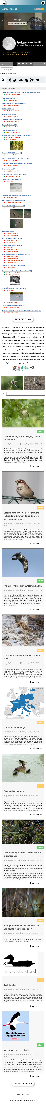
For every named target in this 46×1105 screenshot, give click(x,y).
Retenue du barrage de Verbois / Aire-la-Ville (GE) (17, 135)
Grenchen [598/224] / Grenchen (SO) (13, 200)
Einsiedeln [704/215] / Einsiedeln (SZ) (13, 206)
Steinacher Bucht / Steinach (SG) (12, 180)
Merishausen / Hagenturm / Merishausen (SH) (16, 195)
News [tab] (3, 394)
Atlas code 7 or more (21, 808)
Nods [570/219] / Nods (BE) (10, 114)
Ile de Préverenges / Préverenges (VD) (14, 288)
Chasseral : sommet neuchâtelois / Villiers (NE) (17, 163)
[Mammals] (15, 80)
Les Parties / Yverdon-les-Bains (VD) (13, 305)
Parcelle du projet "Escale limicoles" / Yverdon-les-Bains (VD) (21, 311)
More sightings (23, 319)
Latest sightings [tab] (7, 69)
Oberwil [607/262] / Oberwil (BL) (12, 119)
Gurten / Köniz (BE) (8, 109)
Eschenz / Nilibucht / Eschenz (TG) (12, 245)
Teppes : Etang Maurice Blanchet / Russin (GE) (16, 158)
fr (35, 8)
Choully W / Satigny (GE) (9, 125)
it (40, 8)
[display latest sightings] (8, 73)
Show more (35, 466)
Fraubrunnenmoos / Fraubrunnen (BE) (14, 103)
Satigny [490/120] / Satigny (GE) (12, 153)
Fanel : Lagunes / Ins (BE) (10, 98)
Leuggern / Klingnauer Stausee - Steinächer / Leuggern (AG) (21, 93)
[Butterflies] (38, 80)
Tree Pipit (20, 671)
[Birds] (3, 80)
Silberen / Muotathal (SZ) (9, 231)
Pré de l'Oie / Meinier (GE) (10, 130)
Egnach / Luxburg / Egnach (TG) (12, 238)
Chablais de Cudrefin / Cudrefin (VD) (13, 265)
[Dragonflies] (32, 80)
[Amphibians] (26, 80)
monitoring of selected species (27, 997)
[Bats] (9, 80)
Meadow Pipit (18, 673)
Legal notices (20, 1094)
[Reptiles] (21, 80)
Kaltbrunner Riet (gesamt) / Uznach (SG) (14, 174)
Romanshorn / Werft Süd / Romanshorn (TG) (16, 255)
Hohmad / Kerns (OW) (9, 169)
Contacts (27, 1094)
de (38, 8)
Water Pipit (13, 674)
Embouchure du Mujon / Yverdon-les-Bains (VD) (17, 271)
